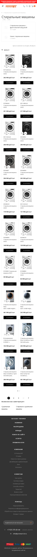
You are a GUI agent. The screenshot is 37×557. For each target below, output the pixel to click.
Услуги (18, 438)
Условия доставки (18, 484)
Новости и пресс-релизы (18, 459)
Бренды (18, 430)
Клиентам (18, 474)
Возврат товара (18, 514)
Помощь (18, 502)
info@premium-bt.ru (20, 534)
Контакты (18, 467)
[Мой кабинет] (29, 6)
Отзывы (18, 456)
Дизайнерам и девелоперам (18, 462)
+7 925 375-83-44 (13, 530)
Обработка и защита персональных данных (19, 511)
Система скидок (18, 481)
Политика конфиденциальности (18, 508)
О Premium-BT (18, 453)
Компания (18, 449)
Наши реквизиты (18, 506)
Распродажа (19, 426)
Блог (18, 464)
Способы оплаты (18, 486)
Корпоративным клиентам (18, 495)
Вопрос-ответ (18, 492)
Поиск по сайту (18, 434)
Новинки (18, 423)
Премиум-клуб (18, 442)
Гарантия (19, 489)
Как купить (18, 478)
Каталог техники (18, 419)
